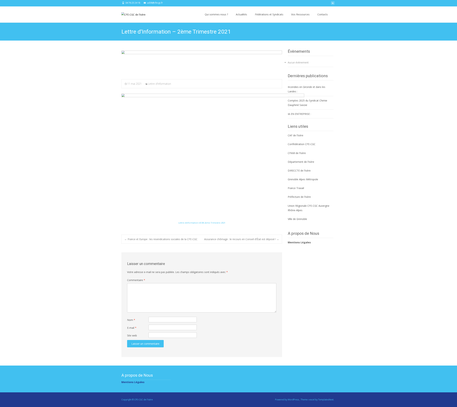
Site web (132, 335)
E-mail (131, 327)
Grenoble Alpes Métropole (303, 179)
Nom (131, 320)
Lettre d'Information (159, 83)
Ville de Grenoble (297, 219)
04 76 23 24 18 (132, 2)
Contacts (322, 14)
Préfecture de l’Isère (299, 196)
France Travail (296, 188)
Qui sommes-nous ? (216, 14)
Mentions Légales (299, 242)
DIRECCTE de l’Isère (299, 170)
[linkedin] (333, 4)
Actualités (241, 14)
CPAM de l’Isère (297, 153)
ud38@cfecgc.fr (155, 2)
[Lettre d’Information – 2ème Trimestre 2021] (201, 63)
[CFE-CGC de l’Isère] (130, 13)
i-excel (311, 399)
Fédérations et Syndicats (269, 14)
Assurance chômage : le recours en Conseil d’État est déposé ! (241, 239)
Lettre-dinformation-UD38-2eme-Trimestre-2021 (201, 222)
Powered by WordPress (287, 399)
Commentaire (136, 280)
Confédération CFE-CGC (301, 144)
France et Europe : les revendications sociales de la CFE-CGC (160, 239)
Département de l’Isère (301, 161)
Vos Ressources (300, 14)
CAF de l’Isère (295, 135)
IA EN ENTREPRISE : (299, 114)
